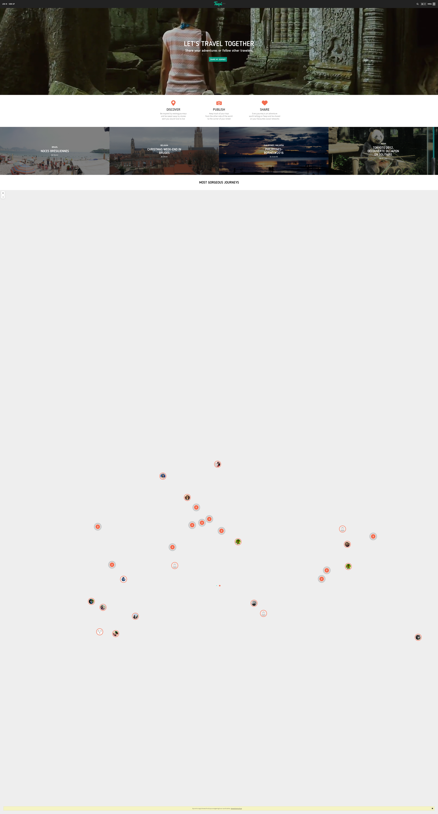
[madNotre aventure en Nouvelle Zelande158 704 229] (418, 637)
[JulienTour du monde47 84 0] (342, 529)
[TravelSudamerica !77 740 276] (123, 579)
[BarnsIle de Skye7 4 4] (187, 497)
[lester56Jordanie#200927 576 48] (238, 542)
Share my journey (218, 59)
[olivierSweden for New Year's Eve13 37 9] (217, 464)
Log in (4, 4)
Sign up (12, 4)
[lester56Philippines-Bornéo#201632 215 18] (348, 566)
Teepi (219, 4)
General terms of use (236, 808)
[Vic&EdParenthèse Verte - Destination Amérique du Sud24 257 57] (103, 607)
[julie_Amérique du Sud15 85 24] (116, 633)
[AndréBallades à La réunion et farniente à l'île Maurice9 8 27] (263, 613)
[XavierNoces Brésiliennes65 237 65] (135, 616)
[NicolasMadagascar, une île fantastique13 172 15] (254, 603)
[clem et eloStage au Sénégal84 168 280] (175, 565)
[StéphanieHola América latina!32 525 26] (91, 601)
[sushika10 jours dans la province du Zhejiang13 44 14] (347, 544)
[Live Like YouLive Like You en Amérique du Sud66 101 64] (100, 632)
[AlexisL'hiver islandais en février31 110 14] (163, 476)
